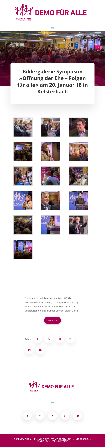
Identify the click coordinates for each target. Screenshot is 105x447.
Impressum (82, 439)
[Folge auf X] (65, 415)
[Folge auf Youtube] (77, 415)
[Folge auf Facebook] (27, 415)
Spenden (52, 320)
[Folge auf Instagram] (40, 415)
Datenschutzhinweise (52, 441)
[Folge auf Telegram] (52, 415)
